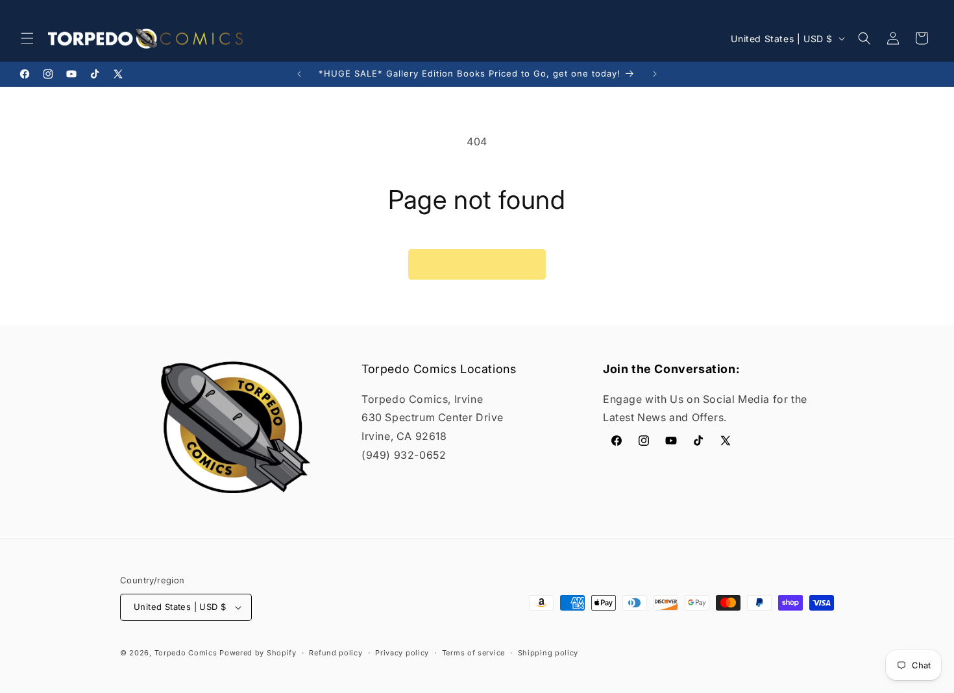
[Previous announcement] (299, 74)
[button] (27, 38)
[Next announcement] (655, 74)
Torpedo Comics (185, 652)
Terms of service (473, 652)
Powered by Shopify (258, 652)
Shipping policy (548, 652)
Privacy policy (402, 652)
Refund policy (335, 652)
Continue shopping (477, 264)
